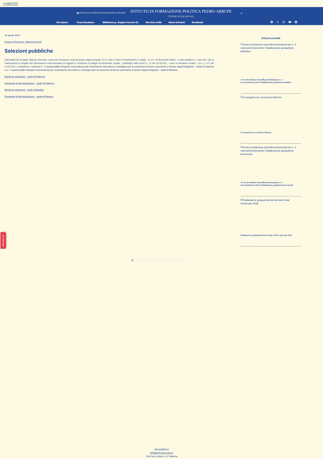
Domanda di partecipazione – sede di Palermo (29, 83)
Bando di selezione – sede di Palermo (25, 76)
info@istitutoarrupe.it (161, 453)
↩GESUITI (10, 3)
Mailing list (3, 240)
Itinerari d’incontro (14, 42)
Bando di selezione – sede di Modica (24, 90)
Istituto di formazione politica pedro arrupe (181, 11)
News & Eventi (34, 42)
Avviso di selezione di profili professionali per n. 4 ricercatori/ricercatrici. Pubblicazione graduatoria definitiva (265, 81)
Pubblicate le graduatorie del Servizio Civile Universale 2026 (266, 235)
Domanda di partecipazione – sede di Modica (29, 96)
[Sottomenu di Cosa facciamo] (95, 22)
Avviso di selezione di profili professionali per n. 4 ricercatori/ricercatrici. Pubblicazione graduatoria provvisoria (266, 183)
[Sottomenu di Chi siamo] (69, 22)
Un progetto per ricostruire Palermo (255, 132)
